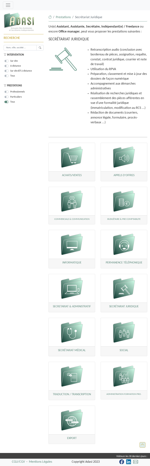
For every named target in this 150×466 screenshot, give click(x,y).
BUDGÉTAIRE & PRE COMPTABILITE (123, 219)
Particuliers (16, 97)
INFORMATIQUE (71, 262)
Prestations (63, 17)
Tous (12, 75)
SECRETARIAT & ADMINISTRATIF (72, 306)
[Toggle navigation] (8, 5)
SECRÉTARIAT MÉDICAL (72, 350)
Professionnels (17, 91)
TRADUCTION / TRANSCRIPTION (72, 394)
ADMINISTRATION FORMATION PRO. (123, 394)
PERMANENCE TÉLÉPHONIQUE (124, 262)
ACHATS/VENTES (72, 175)
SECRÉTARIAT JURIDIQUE (124, 306)
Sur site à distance (21, 71)
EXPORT (72, 438)
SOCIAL (124, 350)
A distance (15, 66)
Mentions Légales (40, 461)
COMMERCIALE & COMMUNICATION (71, 219)
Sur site (14, 61)
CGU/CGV (18, 461)
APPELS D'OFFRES (124, 175)
